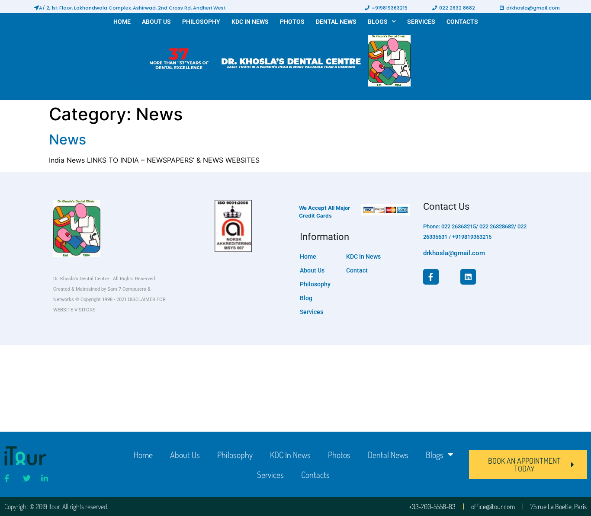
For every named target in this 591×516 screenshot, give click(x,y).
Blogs (378, 21)
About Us (156, 21)
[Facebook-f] (431, 277)
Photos (292, 21)
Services (421, 21)
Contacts (462, 21)
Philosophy (201, 21)
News (67, 139)
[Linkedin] (468, 277)
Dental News (336, 21)
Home (122, 21)
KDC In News (250, 21)
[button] (130, 8)
